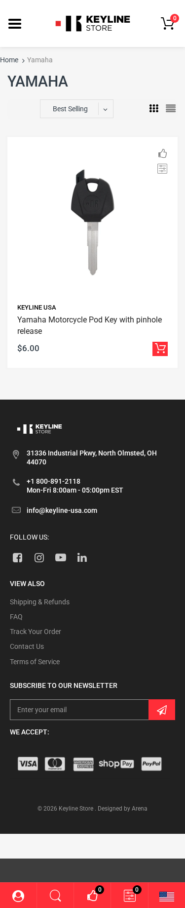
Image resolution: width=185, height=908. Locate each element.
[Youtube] (61, 557)
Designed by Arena (123, 808)
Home (9, 60)
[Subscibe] (161, 709)
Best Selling (70, 109)
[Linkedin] (82, 557)
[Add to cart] (160, 349)
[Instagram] (39, 557)
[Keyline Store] (92, 23)
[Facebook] (17, 557)
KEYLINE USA (36, 307)
